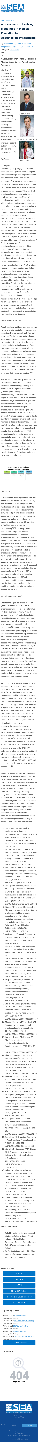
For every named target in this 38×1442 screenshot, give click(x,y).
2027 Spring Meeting (20, 1326)
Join (14, 1425)
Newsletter (14, 49)
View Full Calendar (19, 1343)
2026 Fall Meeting (20, 1315)
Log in (29, 1425)
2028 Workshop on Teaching (24, 1336)
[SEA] (12, 8)
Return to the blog (8, 20)
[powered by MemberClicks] (19, 1439)
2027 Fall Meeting (19, 1331)
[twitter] (15, 1416)
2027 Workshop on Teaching (24, 1321)
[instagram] (22, 1416)
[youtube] (19, 1416)
